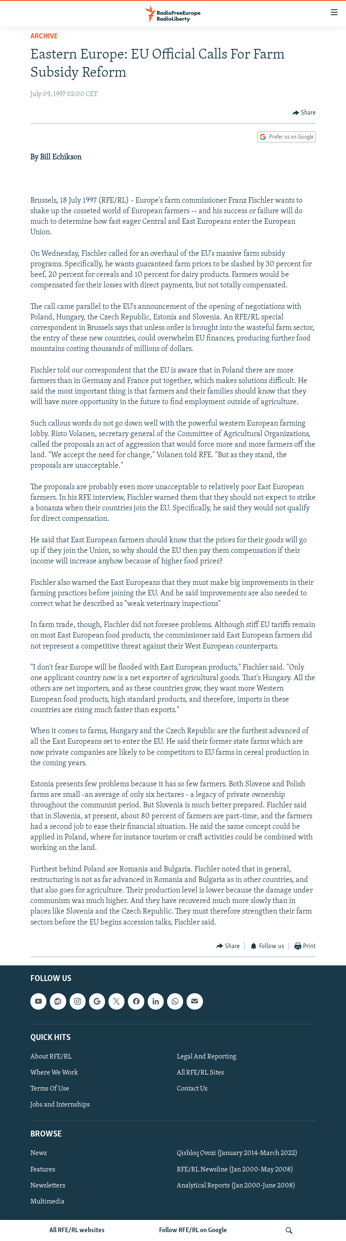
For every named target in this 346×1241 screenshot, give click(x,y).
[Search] (289, 1230)
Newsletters (47, 1185)
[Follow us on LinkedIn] (156, 1002)
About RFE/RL (51, 1056)
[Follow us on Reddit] (58, 1002)
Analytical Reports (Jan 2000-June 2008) (236, 1185)
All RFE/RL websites (77, 1230)
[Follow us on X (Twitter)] (116, 1002)
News (38, 1153)
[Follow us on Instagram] (78, 1002)
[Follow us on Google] (97, 1002)
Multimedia (47, 1201)
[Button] (304, 112)
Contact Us (192, 1089)
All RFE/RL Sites (200, 1072)
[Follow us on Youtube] (38, 1002)
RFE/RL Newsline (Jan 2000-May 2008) (235, 1169)
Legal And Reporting (206, 1056)
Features (42, 1169)
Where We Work (54, 1072)
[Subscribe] (195, 1002)
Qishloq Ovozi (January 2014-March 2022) (237, 1153)
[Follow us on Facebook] (136, 1002)
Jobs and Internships (60, 1105)
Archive (44, 36)
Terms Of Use (49, 1089)
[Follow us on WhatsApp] (175, 1002)
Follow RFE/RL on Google (193, 1230)
